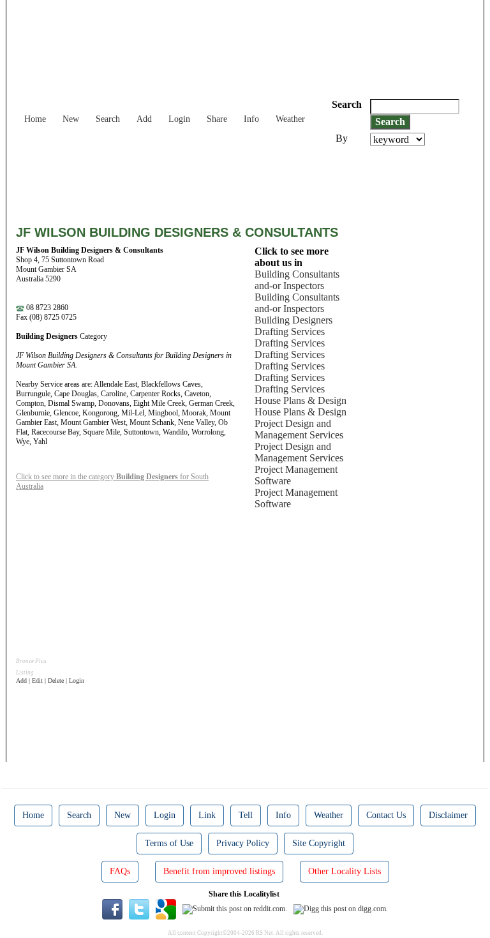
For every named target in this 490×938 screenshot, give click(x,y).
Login (179, 119)
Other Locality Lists (344, 871)
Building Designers (293, 320)
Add (144, 119)
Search (108, 119)
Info (251, 119)
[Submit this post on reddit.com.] (234, 908)
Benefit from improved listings (219, 871)
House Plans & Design (300, 400)
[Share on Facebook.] (112, 908)
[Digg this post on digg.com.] (340, 908)
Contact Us (386, 815)
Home (35, 119)
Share (217, 119)
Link (207, 815)
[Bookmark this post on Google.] (165, 908)
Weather (290, 119)
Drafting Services (290, 331)
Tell (246, 815)
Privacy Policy (242, 843)
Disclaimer (448, 815)
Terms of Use (169, 843)
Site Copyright (318, 843)
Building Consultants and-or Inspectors (297, 280)
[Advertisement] (248, 181)
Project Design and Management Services (299, 429)
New (71, 119)
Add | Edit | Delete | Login (50, 680)
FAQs (120, 871)
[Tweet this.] (139, 908)
